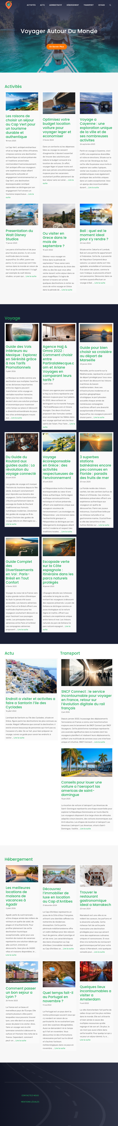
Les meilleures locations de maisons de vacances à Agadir (18, 896)
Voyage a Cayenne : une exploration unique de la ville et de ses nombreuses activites (96, 130)
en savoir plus (56, 46)
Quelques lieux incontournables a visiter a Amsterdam (95, 993)
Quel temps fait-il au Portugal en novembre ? (58, 996)
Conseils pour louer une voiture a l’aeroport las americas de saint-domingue (81, 788)
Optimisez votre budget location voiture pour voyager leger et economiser (57, 128)
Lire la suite (93, 187)
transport (89, 5)
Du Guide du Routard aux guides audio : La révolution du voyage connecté (21, 465)
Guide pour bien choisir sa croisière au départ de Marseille (96, 354)
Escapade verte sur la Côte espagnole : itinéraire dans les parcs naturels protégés (58, 572)
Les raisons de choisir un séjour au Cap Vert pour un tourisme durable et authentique (20, 126)
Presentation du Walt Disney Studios (19, 235)
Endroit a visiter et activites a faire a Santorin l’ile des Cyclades (30, 703)
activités (31, 5)
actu (42, 5)
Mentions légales (30, 1102)
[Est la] (9, 5)
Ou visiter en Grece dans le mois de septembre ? (55, 239)
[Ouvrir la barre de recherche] (110, 5)
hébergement (73, 5)
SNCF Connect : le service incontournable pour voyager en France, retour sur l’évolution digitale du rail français (86, 700)
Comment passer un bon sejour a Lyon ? (21, 992)
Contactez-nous (30, 1095)
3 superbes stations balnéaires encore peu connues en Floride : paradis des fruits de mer (95, 467)
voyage (101, 5)
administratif (55, 5)
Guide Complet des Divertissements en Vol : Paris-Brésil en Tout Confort (19, 572)
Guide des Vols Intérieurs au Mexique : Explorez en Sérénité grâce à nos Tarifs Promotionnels (21, 357)
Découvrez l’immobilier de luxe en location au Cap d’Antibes (57, 895)
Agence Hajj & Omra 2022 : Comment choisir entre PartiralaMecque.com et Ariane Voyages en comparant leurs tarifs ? (58, 363)
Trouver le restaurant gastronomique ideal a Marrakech (95, 898)
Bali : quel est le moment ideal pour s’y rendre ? (94, 235)
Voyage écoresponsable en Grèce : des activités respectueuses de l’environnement (58, 467)
